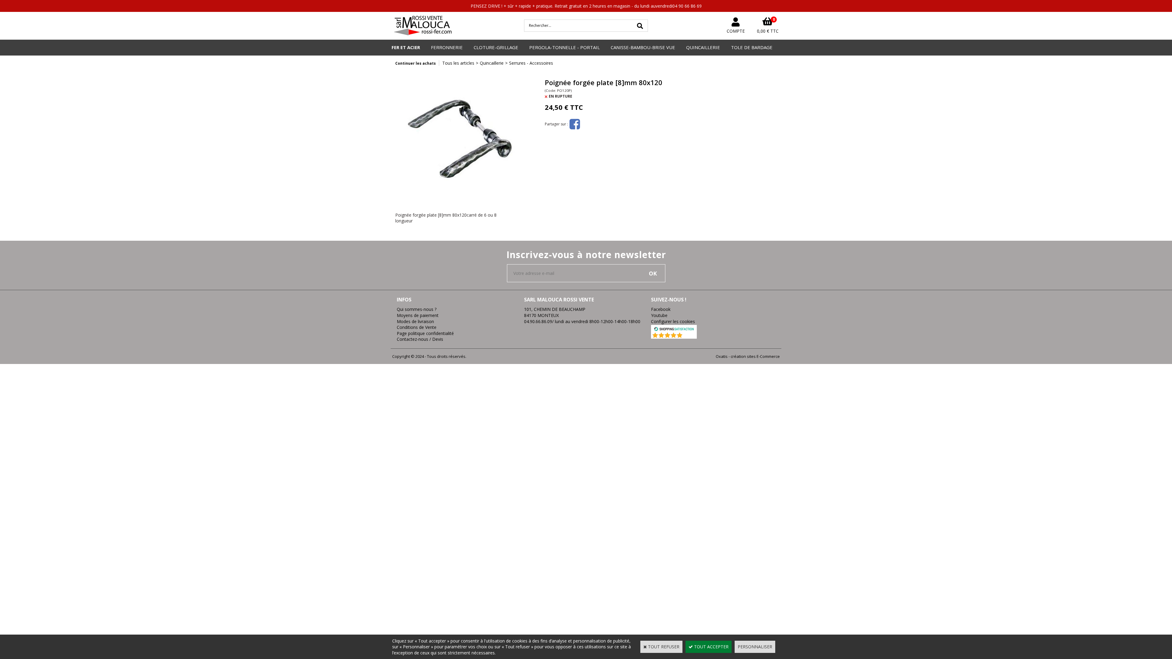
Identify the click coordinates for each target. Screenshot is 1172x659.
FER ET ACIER (406, 47)
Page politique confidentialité (425, 333)
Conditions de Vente (416, 327)
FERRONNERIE (447, 47)
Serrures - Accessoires (531, 63)
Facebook (661, 309)
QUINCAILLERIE (703, 47)
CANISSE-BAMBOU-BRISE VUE (643, 47)
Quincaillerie (492, 63)
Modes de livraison (415, 321)
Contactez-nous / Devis (420, 339)
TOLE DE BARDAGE (751, 47)
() (690, 335)
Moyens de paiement (418, 315)
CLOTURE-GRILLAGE (496, 47)
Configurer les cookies (673, 321)
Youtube (659, 315)
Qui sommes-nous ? (416, 309)
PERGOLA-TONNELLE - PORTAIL (564, 47)
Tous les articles (458, 63)
